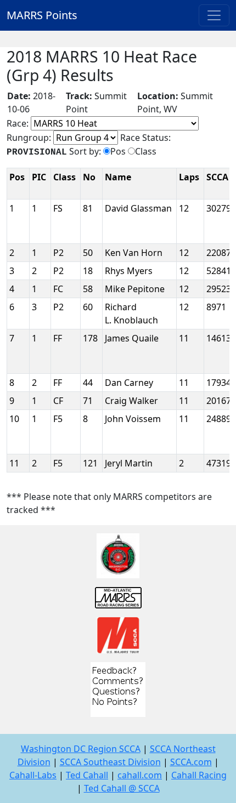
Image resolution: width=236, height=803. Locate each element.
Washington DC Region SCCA (81, 749)
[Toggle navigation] (214, 15)
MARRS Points (42, 15)
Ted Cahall (87, 775)
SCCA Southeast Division (110, 762)
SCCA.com (191, 762)
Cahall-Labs (33, 775)
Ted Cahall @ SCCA (122, 788)
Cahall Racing (199, 775)
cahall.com (139, 775)
